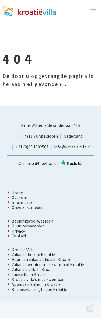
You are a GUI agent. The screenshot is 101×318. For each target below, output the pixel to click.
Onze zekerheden (28, 207)
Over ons (20, 197)
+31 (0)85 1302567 (32, 147)
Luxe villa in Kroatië (30, 274)
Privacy (18, 231)
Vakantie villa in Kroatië (33, 269)
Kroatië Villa (23, 249)
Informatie (22, 202)
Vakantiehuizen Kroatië (33, 254)
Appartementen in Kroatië (36, 284)
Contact (19, 236)
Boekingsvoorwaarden (32, 221)
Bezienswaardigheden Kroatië (39, 289)
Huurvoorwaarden (28, 226)
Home (17, 192)
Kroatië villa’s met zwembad (38, 279)
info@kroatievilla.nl (72, 147)
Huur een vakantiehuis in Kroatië (41, 259)
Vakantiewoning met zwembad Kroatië (48, 264)
